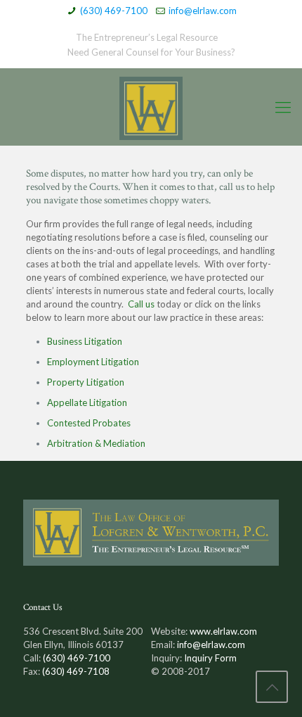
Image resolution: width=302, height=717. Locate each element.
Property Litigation (85, 382)
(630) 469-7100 (113, 10)
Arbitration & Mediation (96, 443)
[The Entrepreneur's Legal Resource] (151, 107)
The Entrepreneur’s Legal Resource (147, 37)
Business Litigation (84, 341)
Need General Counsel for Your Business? (151, 52)
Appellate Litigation (87, 402)
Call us (141, 304)
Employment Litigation (93, 361)
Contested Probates (89, 423)
